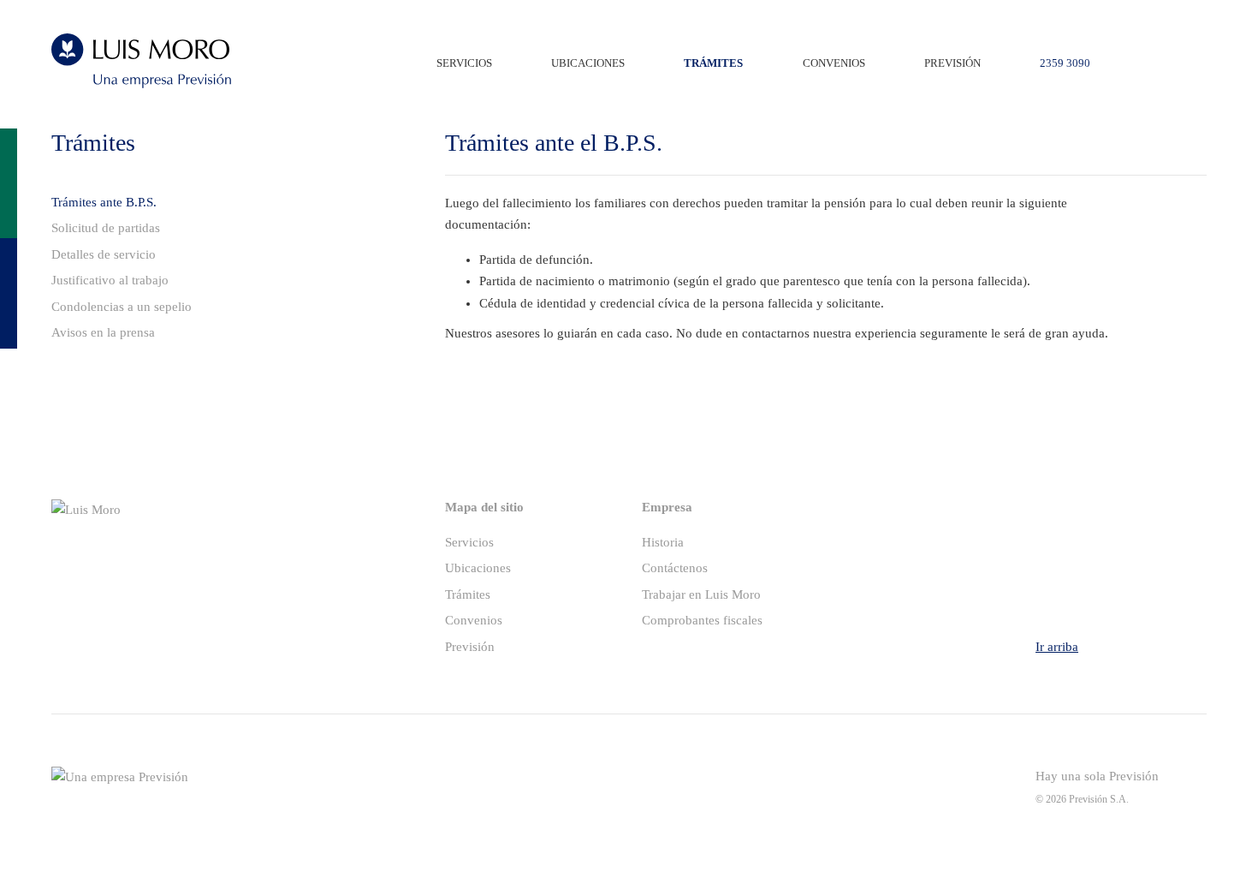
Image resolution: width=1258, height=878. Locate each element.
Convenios (473, 620)
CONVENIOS (834, 63)
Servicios (469, 542)
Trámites (467, 594)
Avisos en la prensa (103, 332)
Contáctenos (675, 568)
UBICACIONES (588, 63)
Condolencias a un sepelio (121, 307)
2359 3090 (1065, 63)
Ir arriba (1056, 647)
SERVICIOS (464, 63)
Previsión (470, 647)
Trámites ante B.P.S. (104, 202)
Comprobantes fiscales (702, 620)
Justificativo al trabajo (110, 280)
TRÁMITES (713, 63)
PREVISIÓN (952, 63)
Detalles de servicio (103, 254)
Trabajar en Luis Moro (701, 594)
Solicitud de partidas (105, 228)
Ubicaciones (478, 568)
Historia (663, 542)
